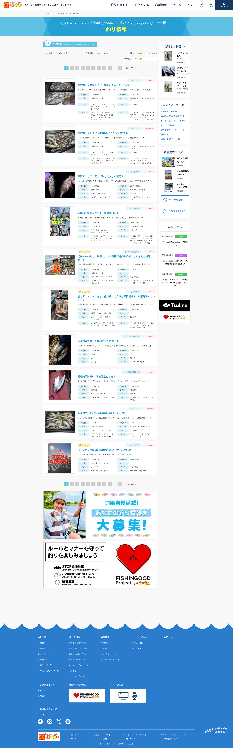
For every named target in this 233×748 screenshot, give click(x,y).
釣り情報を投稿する (221, 730)
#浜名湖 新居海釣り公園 (172, 116)
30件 (106, 53)
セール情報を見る (176, 200)
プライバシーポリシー (103, 735)
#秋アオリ (166, 134)
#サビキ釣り (167, 130)
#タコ (163, 125)
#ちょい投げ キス (169, 121)
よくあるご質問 (100, 739)
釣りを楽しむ (63, 13)
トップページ (47, 13)
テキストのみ (151, 53)
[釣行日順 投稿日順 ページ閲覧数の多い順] (144, 59)
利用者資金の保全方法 (170, 739)
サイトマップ (76, 739)
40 (120, 68)
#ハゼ (182, 121)
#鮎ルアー (173, 125)
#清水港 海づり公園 (170, 139)
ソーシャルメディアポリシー (136, 735)
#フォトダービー (169, 111)
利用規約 (74, 735)
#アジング (180, 130)
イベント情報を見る (176, 211)
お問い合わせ (130, 739)
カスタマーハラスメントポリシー (175, 735)
